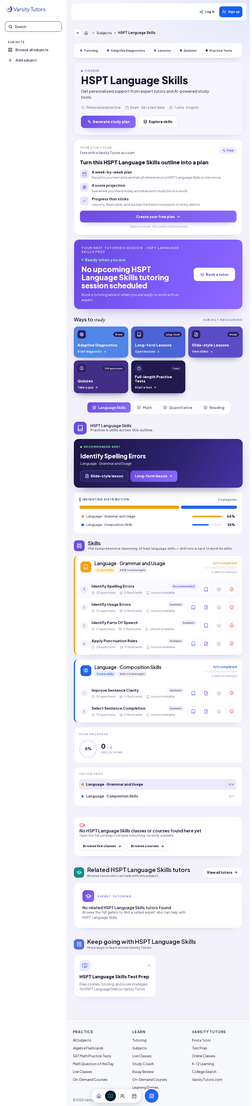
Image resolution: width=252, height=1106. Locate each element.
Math (147, 407)
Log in (210, 12)
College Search (204, 1071)
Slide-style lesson (107, 476)
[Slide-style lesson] (206, 607)
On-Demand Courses (90, 1079)
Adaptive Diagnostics (128, 50)
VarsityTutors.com (207, 1079)
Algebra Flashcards (88, 1048)
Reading (216, 407)
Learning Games (145, 1087)
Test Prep (199, 1048)
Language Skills (112, 407)
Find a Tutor (201, 1040)
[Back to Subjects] (78, 33)
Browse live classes (99, 846)
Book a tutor (217, 274)
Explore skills (161, 121)
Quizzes (190, 50)
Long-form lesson (151, 476)
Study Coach (143, 1063)
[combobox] (37, 26)
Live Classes (82, 1071)
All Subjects (82, 1040)
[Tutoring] (122, 1095)
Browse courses (145, 846)
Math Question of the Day (93, 1063)
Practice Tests (220, 50)
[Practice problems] (231, 589)
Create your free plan (155, 216)
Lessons (164, 50)
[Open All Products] (151, 1096)
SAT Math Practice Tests (92, 1056)
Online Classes (203, 1056)
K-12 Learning (203, 1063)
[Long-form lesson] (206, 589)
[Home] (87, 33)
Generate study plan (111, 121)
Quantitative (180, 407)
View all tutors (219, 872)
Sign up (234, 12)
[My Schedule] (134, 1095)
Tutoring (91, 50)
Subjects (104, 33)
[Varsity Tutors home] (25, 9)
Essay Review (143, 1071)
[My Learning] (110, 1095)
